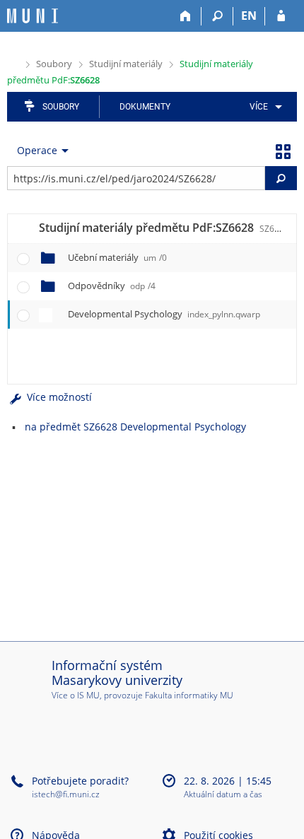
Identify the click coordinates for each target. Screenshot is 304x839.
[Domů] (185, 16)
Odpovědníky (112, 285)
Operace (37, 150)
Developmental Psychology (164, 313)
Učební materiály (117, 257)
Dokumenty (144, 107)
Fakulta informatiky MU (189, 695)
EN (249, 15)
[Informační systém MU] (13, 63)
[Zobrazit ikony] (283, 150)
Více (259, 107)
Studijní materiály (126, 63)
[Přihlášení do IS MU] (281, 16)
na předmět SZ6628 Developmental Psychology (135, 426)
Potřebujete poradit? (80, 780)
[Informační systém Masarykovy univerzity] (32, 16)
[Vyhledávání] (217, 16)
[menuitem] (263, 107)
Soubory (54, 63)
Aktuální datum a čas (223, 795)
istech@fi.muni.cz (66, 794)
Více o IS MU (76, 695)
